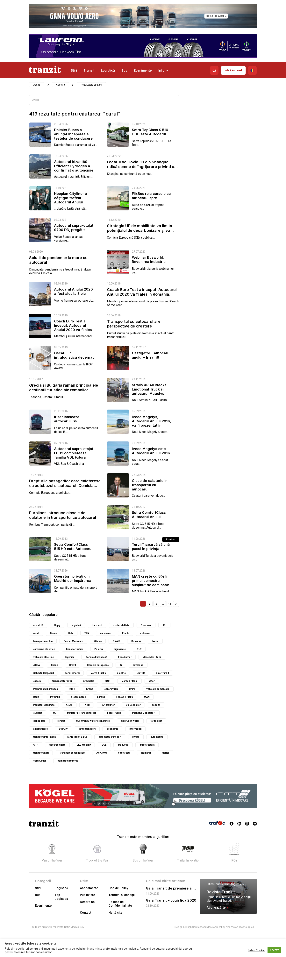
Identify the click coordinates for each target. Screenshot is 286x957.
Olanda (98, 641)
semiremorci (72, 673)
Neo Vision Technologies (240, 926)
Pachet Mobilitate (73, 641)
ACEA (36, 665)
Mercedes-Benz (152, 657)
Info (161, 70)
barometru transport (109, 736)
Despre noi (88, 902)
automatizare (40, 729)
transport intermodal (44, 736)
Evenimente (143, 70)
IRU (164, 625)
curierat (37, 713)
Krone (89, 689)
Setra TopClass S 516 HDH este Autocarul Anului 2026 (150, 134)
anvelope (138, 665)
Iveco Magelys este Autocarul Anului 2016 (151, 451)
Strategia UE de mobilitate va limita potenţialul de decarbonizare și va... (140, 228)
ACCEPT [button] (274, 950)
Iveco (155, 641)
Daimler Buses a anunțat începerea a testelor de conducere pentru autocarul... (73, 136)
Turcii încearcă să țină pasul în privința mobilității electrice (151, 548)
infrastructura (146, 744)
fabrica (165, 752)
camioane (105, 633)
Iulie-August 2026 (235, 884)
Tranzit (88, 70)
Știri (74, 70)
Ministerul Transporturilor (81, 713)
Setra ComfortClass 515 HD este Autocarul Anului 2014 (73, 548)
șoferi (152, 681)
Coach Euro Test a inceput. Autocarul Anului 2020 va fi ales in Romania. (142, 292)
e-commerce (78, 697)
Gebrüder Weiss (130, 721)
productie (123, 744)
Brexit (72, 665)
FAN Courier (108, 705)
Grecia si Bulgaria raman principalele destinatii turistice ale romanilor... (63, 387)
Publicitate (87, 895)
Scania (54, 665)
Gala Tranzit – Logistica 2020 (171, 900)
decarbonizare (57, 744)
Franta (125, 633)
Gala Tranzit (162, 673)
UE (54, 713)
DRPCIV (63, 729)
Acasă (36, 84)
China (132, 689)
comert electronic (67, 760)
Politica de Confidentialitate (120, 903)
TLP (139, 649)
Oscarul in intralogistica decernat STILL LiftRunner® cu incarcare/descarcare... (74, 359)
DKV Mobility (84, 744)
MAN (147, 697)
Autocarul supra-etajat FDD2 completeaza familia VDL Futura (73, 453)
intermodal (135, 729)
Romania (146, 752)
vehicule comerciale (157, 689)
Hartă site (115, 912)
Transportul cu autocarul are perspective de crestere (134, 323)
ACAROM (101, 752)
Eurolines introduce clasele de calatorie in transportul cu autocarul (62, 515)
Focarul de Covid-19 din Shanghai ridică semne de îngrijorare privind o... (142, 164)
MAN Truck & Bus (77, 736)
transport (97, 625)
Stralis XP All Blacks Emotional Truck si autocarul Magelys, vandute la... (149, 391)
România (136, 641)
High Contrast (194, 926)
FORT (72, 689)
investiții (55, 697)
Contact (85, 912)
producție (88, 681)
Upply (57, 625)
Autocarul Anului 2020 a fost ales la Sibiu (73, 291)
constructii (124, 752)
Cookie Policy (118, 888)
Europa (101, 697)
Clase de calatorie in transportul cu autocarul (150, 485)
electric (121, 673)
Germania (146, 625)
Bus (124, 70)
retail (36, 633)
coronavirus (111, 689)
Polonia (98, 649)
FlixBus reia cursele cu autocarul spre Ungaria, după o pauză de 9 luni (151, 200)
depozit (156, 705)
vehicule (145, 633)
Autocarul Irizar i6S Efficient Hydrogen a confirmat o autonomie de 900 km (73, 168)
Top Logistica (61, 896)
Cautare (60, 84)
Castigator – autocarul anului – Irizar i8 (151, 355)
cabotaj (37, 681)
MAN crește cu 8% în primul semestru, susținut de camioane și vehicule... (150, 582)
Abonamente (89, 888)
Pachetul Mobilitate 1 (143, 713)
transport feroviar (62, 681)
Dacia (36, 697)
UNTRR (141, 673)
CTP (35, 744)
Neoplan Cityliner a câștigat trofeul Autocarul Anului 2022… (70, 200)
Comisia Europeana (98, 665)
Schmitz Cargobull (43, 673)
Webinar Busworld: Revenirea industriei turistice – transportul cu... (150, 263)
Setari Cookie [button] (256, 950)
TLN (86, 633)
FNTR (86, 705)
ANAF (69, 705)
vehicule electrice (43, 657)
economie (112, 729)
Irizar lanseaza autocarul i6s (66, 419)
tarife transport (87, 729)
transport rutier (74, 649)
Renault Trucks (124, 697)
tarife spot (156, 721)
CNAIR (116, 641)
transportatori (41, 752)
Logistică (108, 70)
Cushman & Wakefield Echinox (93, 721)
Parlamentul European (45, 689)
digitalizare (120, 649)
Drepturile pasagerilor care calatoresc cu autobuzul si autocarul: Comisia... (65, 483)
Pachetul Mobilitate (44, 705)
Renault (61, 721)
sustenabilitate (121, 625)
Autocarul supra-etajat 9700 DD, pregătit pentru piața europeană (73, 231)
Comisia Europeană (96, 657)
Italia (70, 633)
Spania (53, 633)
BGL (104, 744)
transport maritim (43, 641)
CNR (107, 681)
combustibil (39, 760)
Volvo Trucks (98, 673)
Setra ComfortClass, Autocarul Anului (149, 514)
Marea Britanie (129, 681)
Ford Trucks (114, 713)
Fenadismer (125, 657)
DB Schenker (133, 705)
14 (169, 603)
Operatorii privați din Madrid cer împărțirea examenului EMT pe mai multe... (72, 582)
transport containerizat (72, 752)
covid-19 (38, 625)
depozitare (39, 721)
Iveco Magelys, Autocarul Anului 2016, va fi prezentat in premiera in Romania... (151, 423)
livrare (135, 736)
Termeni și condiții (122, 895)
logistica (69, 657)
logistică (76, 625)
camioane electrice (44, 649)
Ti (121, 665)
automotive (157, 736)
